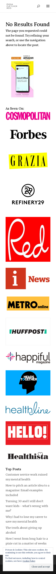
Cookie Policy (29, 561)
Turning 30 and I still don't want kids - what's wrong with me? (27, 505)
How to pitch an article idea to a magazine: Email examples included (27, 490)
